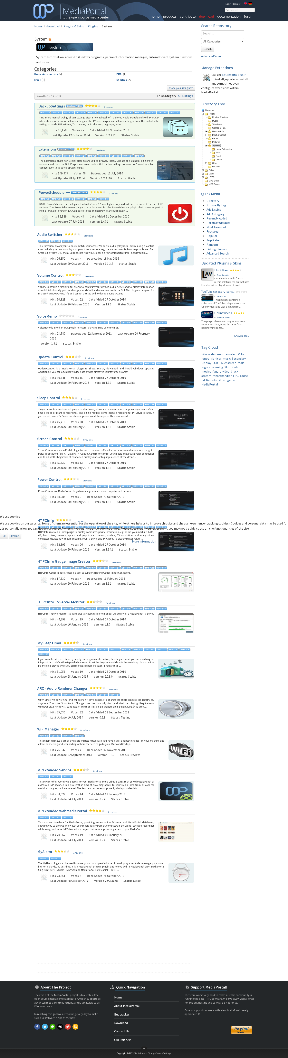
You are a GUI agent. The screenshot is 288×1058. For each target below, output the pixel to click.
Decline (15, 536)
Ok (4, 536)
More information (144, 541)
